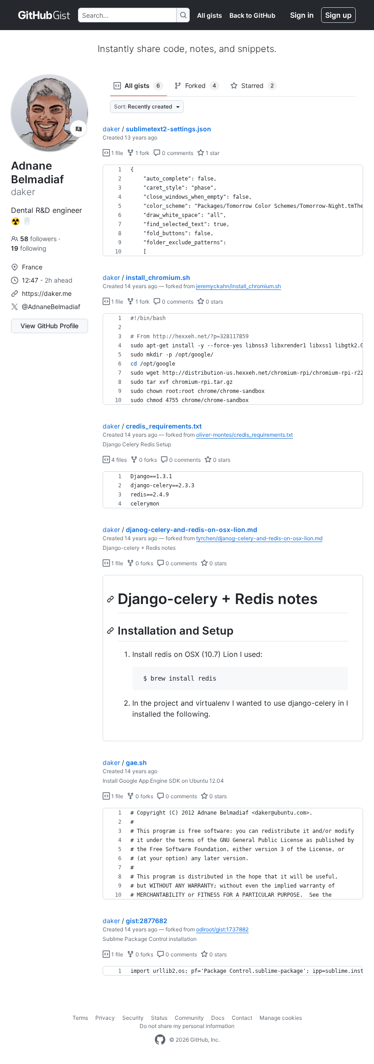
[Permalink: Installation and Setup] (111, 630)
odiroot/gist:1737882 (222, 929)
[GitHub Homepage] (160, 1040)
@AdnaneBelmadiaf (51, 306)
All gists (209, 15)
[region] (233, 210)
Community (189, 1017)
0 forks (147, 459)
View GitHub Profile (49, 326)
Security (133, 1017)
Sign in (302, 15)
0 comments (177, 153)
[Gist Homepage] (44, 15)
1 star (211, 153)
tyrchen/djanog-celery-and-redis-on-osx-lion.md (259, 538)
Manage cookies (281, 1017)
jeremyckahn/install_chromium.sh (238, 286)
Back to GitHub (252, 15)
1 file (116, 153)
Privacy (105, 1017)
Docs (217, 1017)
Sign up (338, 15)
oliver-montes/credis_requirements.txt (244, 434)
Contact (242, 1017)
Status (159, 1017)
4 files (118, 459)
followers (39, 239)
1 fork (142, 153)
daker (111, 129)
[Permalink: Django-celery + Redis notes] (111, 599)
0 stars (213, 301)
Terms (80, 1017)
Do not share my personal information (187, 1026)
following (29, 248)
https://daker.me (47, 293)
